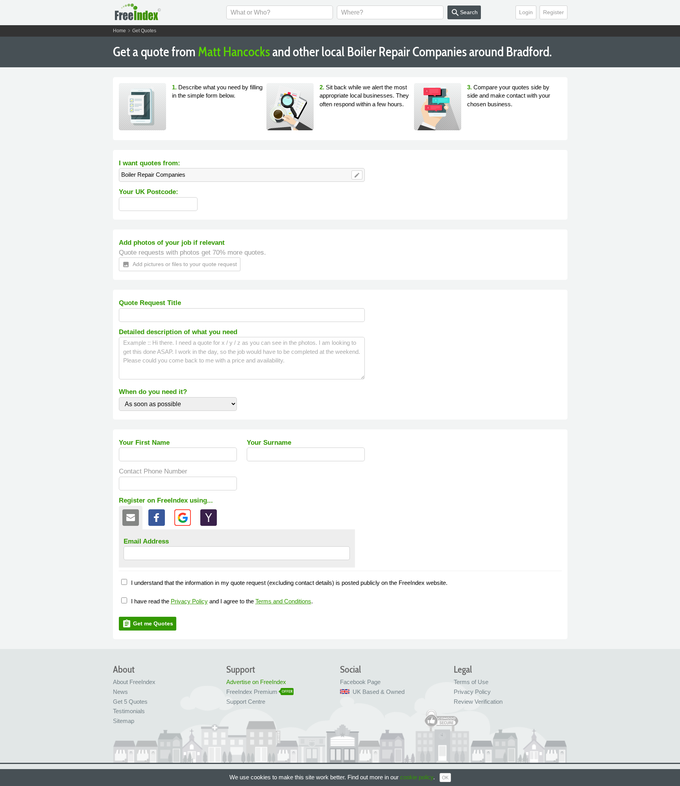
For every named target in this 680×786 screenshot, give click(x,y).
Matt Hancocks (234, 51)
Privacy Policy (189, 601)
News (120, 691)
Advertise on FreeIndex (256, 682)
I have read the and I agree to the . (222, 601)
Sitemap (123, 721)
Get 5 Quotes (130, 701)
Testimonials (129, 711)
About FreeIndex (134, 682)
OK (445, 777)
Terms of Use (471, 682)
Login (526, 12)
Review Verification (478, 701)
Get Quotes (144, 30)
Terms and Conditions (283, 601)
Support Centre (245, 701)
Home (119, 30)
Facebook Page (360, 682)
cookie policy (416, 777)
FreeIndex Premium (251, 691)
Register (553, 12)
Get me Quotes (147, 624)
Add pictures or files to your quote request (179, 264)
